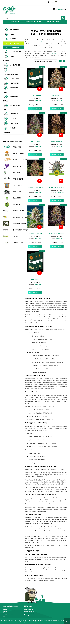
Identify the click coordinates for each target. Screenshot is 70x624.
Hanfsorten (53, 53)
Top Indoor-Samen (12, 47)
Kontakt (5, 609)
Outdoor (13, 39)
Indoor (12, 34)
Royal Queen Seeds (59, 192)
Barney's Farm (38, 100)
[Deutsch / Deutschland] (56, 2)
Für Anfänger (14, 29)
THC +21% (13, 118)
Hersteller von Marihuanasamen (13, 141)
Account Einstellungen (29, 611)
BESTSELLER (14, 123)
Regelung (26, 615)
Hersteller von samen (8, 615)
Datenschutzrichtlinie (29, 613)
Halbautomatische (11, 74)
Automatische (15, 65)
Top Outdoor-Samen (13, 43)
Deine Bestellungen (28, 609)
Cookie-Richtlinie (30, 620)
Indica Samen (14, 83)
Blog (4, 616)
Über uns (5, 613)
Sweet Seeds (38, 238)
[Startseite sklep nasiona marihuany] (9, 9)
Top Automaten (15, 52)
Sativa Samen (14, 78)
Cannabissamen (44, 42)
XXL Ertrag (14, 114)
